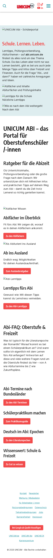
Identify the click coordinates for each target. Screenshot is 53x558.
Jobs (41, 512)
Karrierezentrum (26, 541)
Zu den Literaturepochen (18, 440)
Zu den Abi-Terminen (16, 402)
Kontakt (23, 493)
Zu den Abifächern (15, 236)
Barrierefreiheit (23, 517)
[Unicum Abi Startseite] (25, 6)
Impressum (37, 517)
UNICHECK (39, 536)
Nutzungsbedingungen (22, 507)
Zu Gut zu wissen (14, 464)
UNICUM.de (14, 536)
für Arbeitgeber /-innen (29, 503)
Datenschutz (41, 507)
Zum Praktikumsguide (17, 421)
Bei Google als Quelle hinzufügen (26, 527)
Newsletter (34, 493)
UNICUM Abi (26, 536)
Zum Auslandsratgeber (17, 271)
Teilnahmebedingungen (26, 512)
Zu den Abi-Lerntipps (16, 306)
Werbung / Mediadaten (29, 498)
